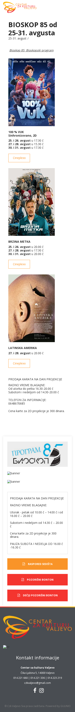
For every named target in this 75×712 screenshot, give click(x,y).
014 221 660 (20, 678)
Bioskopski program (40, 50)
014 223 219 (55, 678)
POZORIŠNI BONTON (40, 579)
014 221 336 (37, 678)
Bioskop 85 (16, 50)
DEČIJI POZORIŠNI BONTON (40, 595)
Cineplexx (19, 158)
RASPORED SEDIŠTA (40, 564)
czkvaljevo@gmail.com (37, 683)
